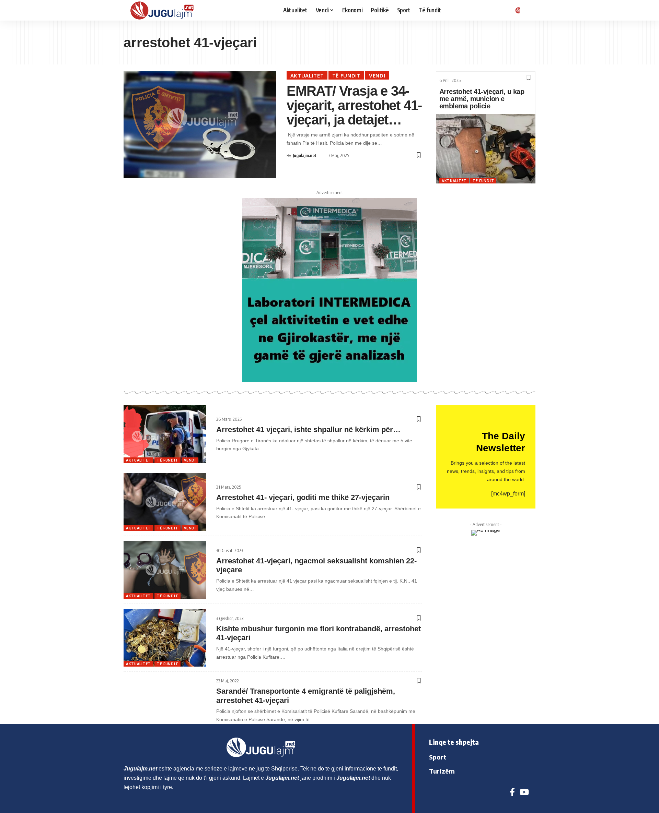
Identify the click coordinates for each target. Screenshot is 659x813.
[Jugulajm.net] (165, 10)
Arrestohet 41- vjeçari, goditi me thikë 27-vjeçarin (303, 497)
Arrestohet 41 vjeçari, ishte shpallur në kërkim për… (308, 429)
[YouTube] (524, 792)
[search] (530, 10)
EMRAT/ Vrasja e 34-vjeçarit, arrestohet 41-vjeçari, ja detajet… (354, 105)
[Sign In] (516, 10)
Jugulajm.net (304, 155)
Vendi (377, 75)
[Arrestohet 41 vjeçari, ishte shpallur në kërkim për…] (165, 434)
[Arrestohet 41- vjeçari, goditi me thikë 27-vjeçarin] (165, 502)
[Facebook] (512, 792)
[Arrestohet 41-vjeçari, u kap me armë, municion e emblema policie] (485, 148)
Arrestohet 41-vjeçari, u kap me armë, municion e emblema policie (481, 99)
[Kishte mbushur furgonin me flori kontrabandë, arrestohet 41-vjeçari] (165, 638)
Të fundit (346, 75)
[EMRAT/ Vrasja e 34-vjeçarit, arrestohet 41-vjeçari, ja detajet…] (200, 124)
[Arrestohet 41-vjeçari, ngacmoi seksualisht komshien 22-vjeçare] (165, 570)
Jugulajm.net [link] (140, 769)
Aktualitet (307, 75)
